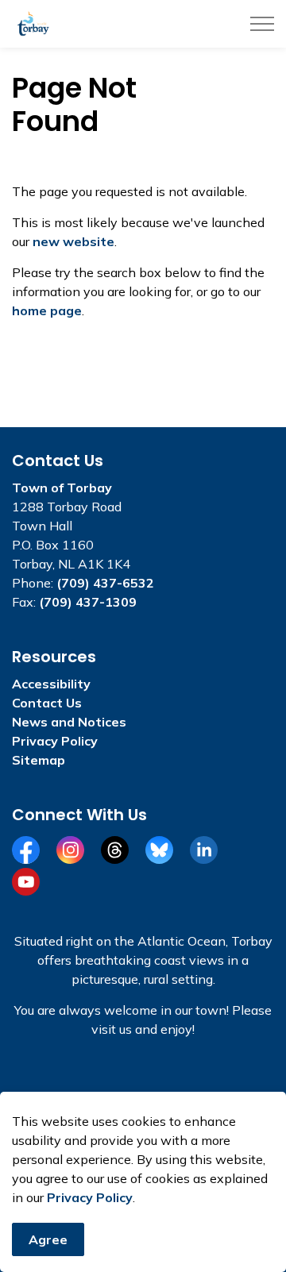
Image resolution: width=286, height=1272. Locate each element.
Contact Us (47, 703)
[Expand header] (262, 24)
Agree (48, 1239)
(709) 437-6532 (105, 583)
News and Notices (69, 722)
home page (47, 310)
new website (73, 241)
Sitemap (38, 760)
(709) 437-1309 (88, 602)
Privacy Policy (90, 1197)
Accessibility (51, 684)
